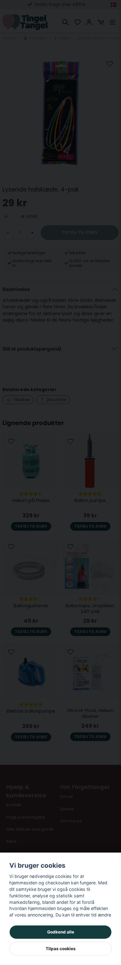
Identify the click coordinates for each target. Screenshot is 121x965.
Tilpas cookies (61, 948)
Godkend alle (60, 931)
